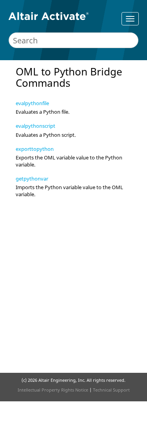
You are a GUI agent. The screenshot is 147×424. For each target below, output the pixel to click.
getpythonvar (32, 178)
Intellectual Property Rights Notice (53, 390)
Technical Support (111, 390)
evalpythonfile (32, 103)
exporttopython (35, 148)
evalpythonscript (35, 125)
